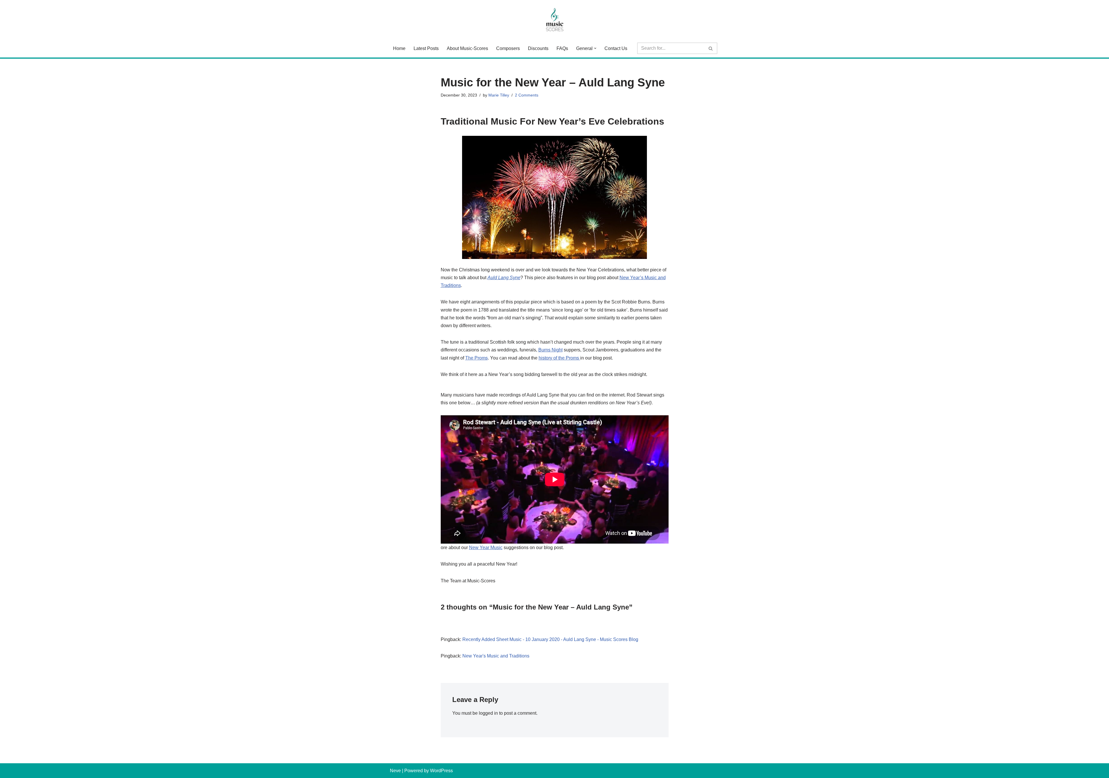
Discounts (538, 48)
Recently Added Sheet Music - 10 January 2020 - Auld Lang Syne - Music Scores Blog (550, 639)
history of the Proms (559, 357)
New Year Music (486, 547)
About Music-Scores (467, 48)
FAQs (562, 48)
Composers (508, 48)
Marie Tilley (498, 95)
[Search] (710, 48)
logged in (488, 713)
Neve (395, 770)
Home (399, 48)
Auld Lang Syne (503, 277)
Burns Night (550, 349)
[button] (595, 48)
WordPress (441, 770)
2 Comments (526, 95)
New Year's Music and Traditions (495, 655)
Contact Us (615, 48)
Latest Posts (426, 48)
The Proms (476, 357)
